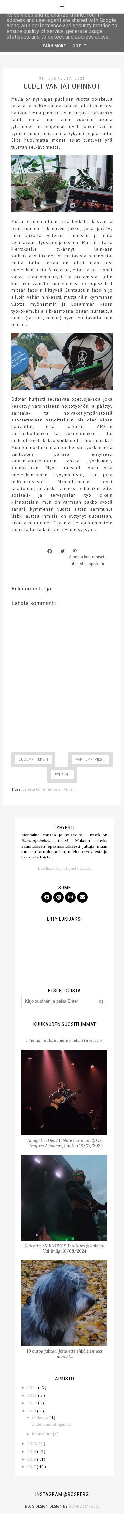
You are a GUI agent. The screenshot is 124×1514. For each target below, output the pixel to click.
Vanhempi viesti (90, 759)
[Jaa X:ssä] (62, 551)
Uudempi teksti (33, 759)
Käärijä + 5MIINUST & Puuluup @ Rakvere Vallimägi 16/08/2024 (64, 1248)
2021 (32, 1410)
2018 (32, 1459)
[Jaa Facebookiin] (49, 551)
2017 (32, 1466)
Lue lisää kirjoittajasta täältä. (64, 868)
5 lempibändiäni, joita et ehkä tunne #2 (64, 1040)
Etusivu (62, 774)
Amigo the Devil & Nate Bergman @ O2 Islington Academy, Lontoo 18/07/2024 (64, 1143)
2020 (32, 1443)
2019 (32, 1451)
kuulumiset (94, 557)
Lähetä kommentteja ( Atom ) (49, 789)
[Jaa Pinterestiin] (75, 551)
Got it (79, 46)
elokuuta (40, 1417)
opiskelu (96, 564)
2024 (32, 1387)
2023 (32, 1395)
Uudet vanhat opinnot (51, 1424)
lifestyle (79, 564)
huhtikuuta (42, 1433)
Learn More (53, 46)
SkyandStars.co (83, 1506)
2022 (32, 1402)
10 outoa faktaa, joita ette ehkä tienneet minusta (65, 1353)
